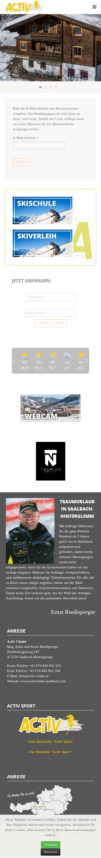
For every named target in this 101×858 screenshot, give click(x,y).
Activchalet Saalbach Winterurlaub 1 (41, 87)
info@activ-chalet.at (33, 676)
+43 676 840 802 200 (44, 671)
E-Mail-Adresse (26, 138)
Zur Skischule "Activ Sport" (50, 752)
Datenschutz (50, 852)
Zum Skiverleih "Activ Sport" (51, 741)
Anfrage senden (50, 323)
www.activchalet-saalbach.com (43, 681)
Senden (21, 162)
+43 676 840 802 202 (45, 666)
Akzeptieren (50, 844)
